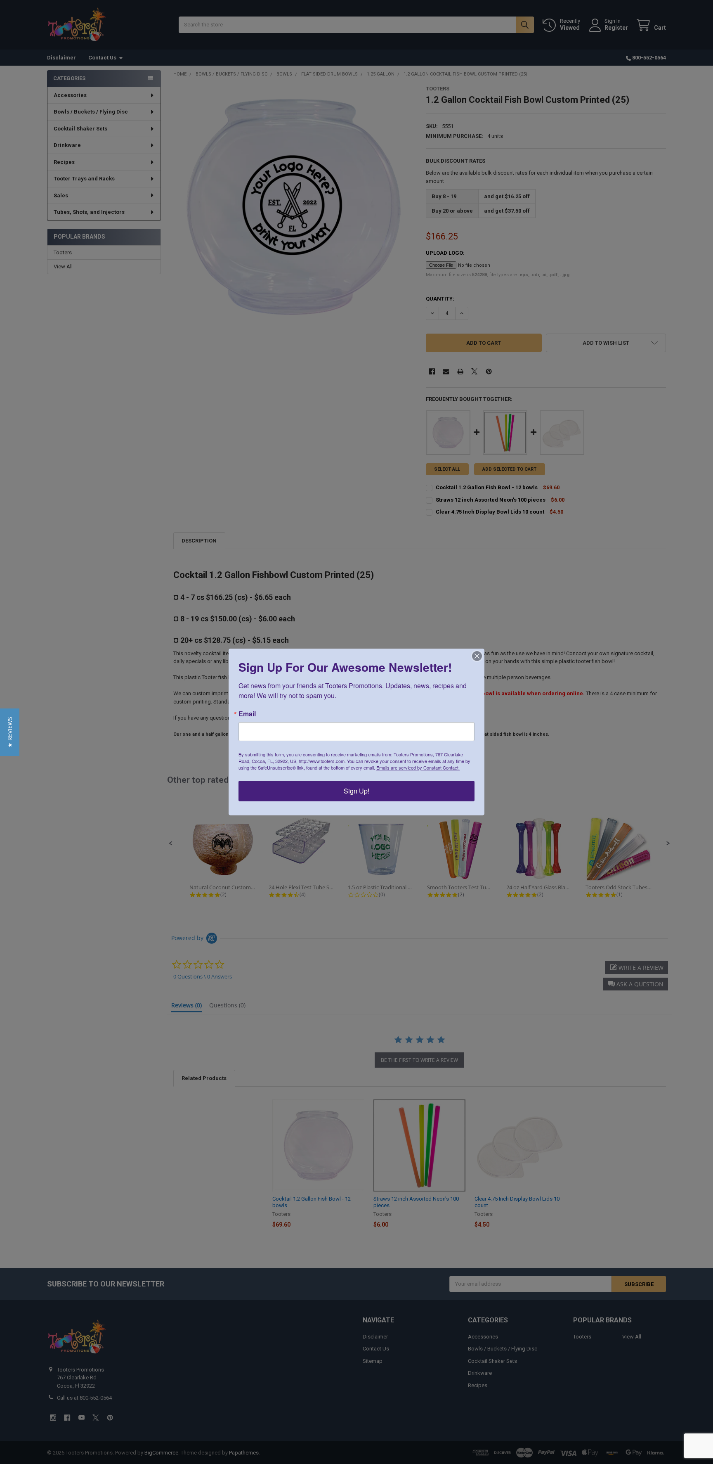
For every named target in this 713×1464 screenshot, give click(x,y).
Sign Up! (356, 791)
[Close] (477, 656)
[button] (9, 732)
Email (247, 714)
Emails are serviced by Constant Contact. (418, 767)
